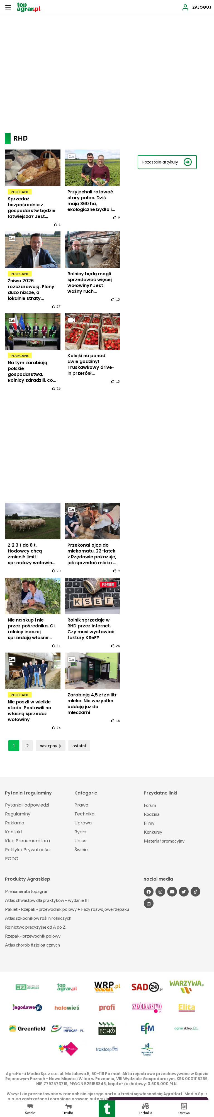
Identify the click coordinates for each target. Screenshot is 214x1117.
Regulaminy (17, 814)
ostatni (79, 745)
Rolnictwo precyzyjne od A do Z (35, 926)
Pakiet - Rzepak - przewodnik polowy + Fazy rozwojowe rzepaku (67, 909)
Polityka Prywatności (27, 849)
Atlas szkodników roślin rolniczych (38, 918)
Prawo (81, 805)
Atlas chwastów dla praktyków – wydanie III (47, 900)
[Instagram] (160, 892)
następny (48, 745)
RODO (11, 858)
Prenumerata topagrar (26, 891)
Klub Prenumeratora (27, 841)
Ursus (80, 841)
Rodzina (151, 814)
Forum (150, 805)
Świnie (81, 849)
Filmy (149, 823)
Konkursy (153, 831)
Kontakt (14, 832)
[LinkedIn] (149, 903)
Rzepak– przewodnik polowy (32, 935)
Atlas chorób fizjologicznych (32, 944)
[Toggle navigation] (8, 7)
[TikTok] (195, 892)
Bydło (80, 832)
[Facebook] (149, 892)
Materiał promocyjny (164, 840)
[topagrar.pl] (28, 6)
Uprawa (83, 823)
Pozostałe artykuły (160, 162)
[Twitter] (184, 892)
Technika (84, 814)
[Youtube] (172, 892)
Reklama (14, 823)
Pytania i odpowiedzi (27, 805)
